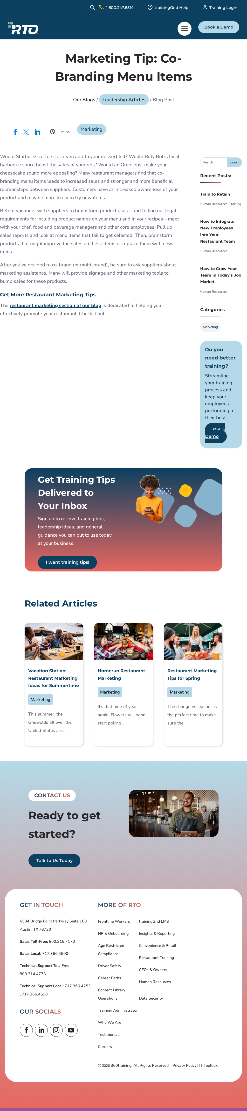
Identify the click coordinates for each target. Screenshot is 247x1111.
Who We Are (109, 1022)
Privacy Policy (184, 1065)
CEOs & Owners (153, 969)
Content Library (111, 990)
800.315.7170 (61, 941)
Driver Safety (109, 966)
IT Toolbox (208, 1065)
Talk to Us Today (54, 860)
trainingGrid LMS (154, 921)
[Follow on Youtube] (71, 1030)
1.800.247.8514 (120, 7)
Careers (105, 1046)
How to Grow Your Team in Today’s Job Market (220, 275)
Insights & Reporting (157, 933)
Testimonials (109, 1034)
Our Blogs (84, 99)
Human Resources (213, 204)
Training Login (223, 7)
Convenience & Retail (157, 945)
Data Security (151, 998)
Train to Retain (215, 194)
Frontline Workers (114, 921)
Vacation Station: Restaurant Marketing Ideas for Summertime (53, 678)
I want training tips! (67, 562)
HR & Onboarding (113, 933)
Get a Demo (215, 433)
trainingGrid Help (171, 7)
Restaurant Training (156, 957)
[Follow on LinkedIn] (41, 1030)
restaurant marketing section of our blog (55, 305)
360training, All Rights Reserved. (140, 1065)
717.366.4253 (77, 986)
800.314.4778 (33, 974)
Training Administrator (118, 1010)
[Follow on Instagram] (56, 1030)
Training (235, 204)
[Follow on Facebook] (26, 1030)
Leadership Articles (124, 99)
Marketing (92, 129)
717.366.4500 (54, 953)
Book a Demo (218, 27)
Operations (107, 998)
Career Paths (109, 978)
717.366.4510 (34, 994)
